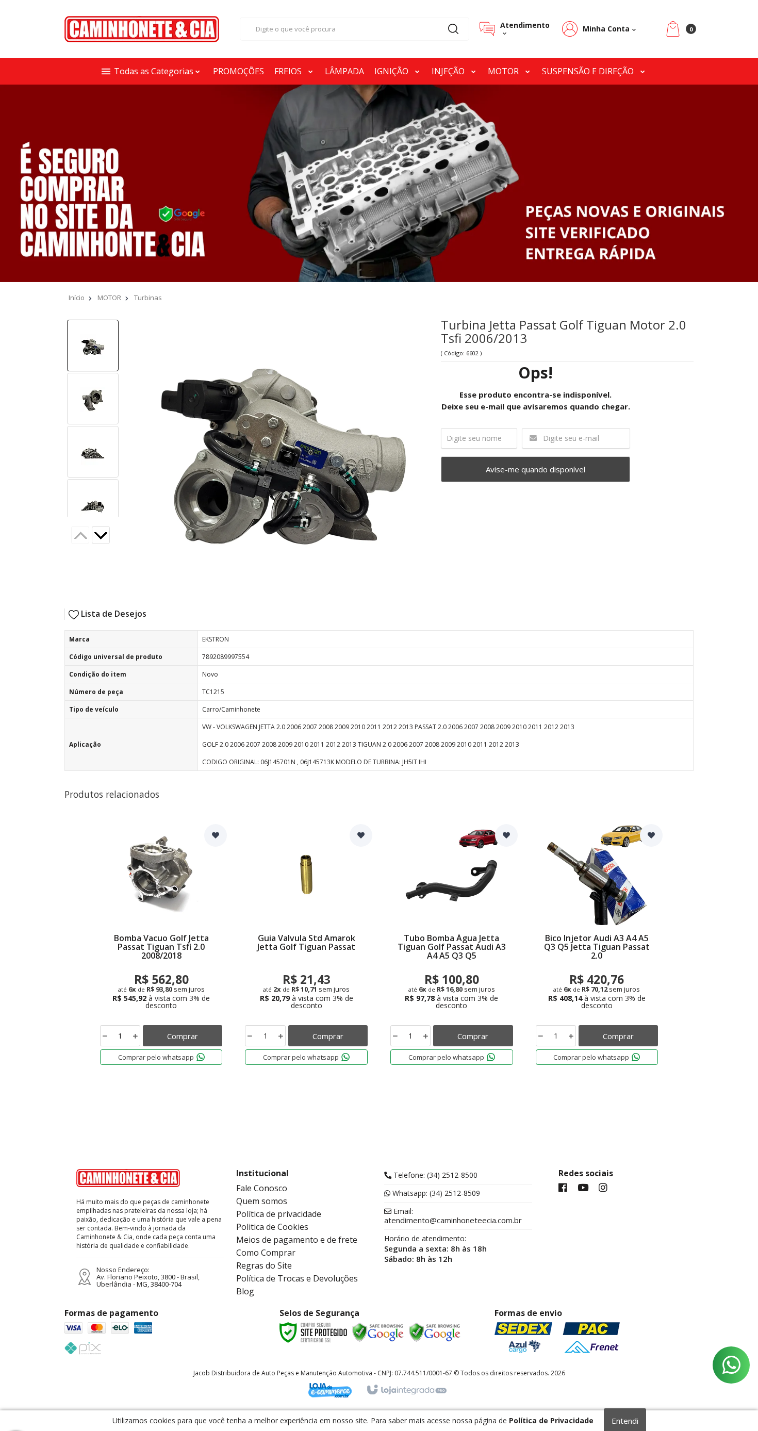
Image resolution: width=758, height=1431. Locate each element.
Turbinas (148, 297)
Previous (80, 535)
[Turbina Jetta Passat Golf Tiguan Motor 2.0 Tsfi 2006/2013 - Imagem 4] (93, 505)
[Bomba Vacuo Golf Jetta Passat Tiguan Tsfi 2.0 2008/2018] (161, 947)
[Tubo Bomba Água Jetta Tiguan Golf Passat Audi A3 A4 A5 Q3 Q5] (452, 947)
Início (77, 297)
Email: (453, 1216)
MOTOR (109, 297)
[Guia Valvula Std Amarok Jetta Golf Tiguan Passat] (306, 947)
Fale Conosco (261, 1188)
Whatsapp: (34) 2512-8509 (435, 1193)
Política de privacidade (278, 1214)
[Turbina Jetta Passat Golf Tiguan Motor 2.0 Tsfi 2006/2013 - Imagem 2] (93, 398)
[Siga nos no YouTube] (583, 1188)
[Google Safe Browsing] (378, 1332)
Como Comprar (265, 1252)
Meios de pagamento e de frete (296, 1239)
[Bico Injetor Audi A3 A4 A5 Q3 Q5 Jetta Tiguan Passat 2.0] (597, 947)
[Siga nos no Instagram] (603, 1188)
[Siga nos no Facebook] (562, 1188)
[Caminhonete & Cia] (141, 29)
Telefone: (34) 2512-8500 (434, 1175)
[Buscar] (453, 29)
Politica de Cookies (272, 1226)
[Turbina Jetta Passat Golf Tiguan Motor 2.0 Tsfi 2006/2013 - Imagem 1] (93, 345)
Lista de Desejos (112, 613)
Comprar (182, 1036)
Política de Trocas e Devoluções (297, 1278)
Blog (245, 1291)
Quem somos (261, 1201)
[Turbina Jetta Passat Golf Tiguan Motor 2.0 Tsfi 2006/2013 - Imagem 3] (93, 452)
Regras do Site (264, 1265)
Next (109, 536)
